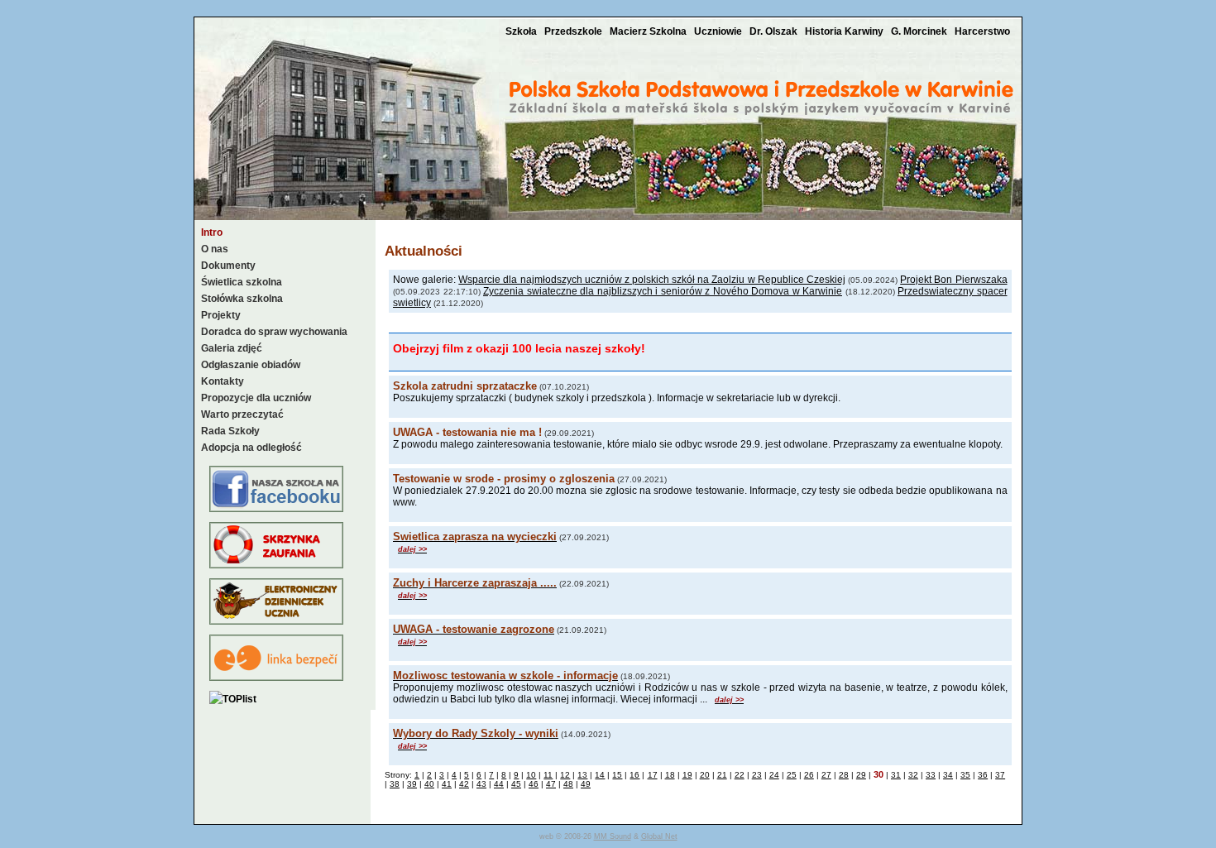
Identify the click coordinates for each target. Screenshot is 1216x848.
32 (913, 774)
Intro (212, 232)
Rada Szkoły (230, 431)
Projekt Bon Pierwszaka (953, 279)
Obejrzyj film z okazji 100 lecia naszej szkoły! (519, 348)
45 (516, 783)
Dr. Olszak (774, 31)
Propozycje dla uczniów (256, 398)
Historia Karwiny (845, 31)
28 (844, 774)
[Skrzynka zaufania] (276, 565)
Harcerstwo (982, 31)
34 (948, 774)
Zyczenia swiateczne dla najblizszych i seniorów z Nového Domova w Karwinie (662, 291)
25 (792, 774)
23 (757, 774)
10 (531, 774)
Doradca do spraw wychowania (274, 332)
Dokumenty (228, 265)
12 (565, 774)
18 (670, 774)
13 (582, 774)
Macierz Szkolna (649, 31)
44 (499, 783)
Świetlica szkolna (241, 282)
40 (429, 783)
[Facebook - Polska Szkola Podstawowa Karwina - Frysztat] (276, 509)
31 (896, 774)
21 (722, 774)
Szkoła (522, 31)
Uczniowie (719, 31)
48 (568, 783)
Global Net (659, 836)
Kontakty (222, 381)
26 (809, 774)
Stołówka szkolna (242, 298)
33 (931, 774)
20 (705, 774)
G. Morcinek (920, 31)
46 (534, 783)
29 (861, 774)
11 (548, 774)
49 (586, 783)
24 (774, 774)
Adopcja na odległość (251, 447)
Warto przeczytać (242, 414)
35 (965, 774)
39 (412, 783)
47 (551, 783)
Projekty (221, 315)
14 (600, 774)
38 (395, 783)
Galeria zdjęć (231, 348)
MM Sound (612, 836)
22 (739, 774)
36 (983, 774)
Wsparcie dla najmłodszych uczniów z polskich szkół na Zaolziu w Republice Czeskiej (651, 279)
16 (634, 774)
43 (481, 783)
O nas (214, 249)
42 (464, 783)
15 (617, 774)
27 (826, 774)
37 (1000, 774)
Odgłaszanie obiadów (250, 365)
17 (653, 774)
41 (447, 783)
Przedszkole (574, 31)
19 (687, 774)
